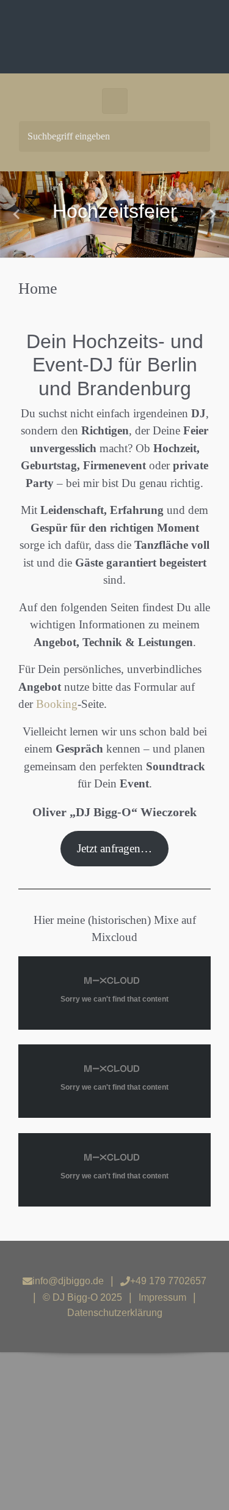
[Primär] (115, 101)
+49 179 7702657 (168, 1281)
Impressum (162, 1297)
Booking (57, 703)
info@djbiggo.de (68, 1281)
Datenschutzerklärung (114, 1312)
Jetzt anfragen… (114, 848)
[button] (17, 214)
